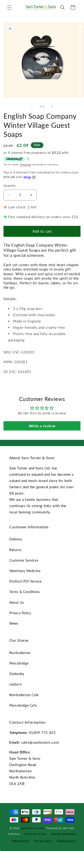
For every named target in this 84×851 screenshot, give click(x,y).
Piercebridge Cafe (23, 705)
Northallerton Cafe (24, 695)
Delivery (15, 539)
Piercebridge (18, 663)
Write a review (42, 426)
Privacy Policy (20, 613)
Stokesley (16, 674)
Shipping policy (67, 840)
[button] (9, 7)
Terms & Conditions (24, 592)
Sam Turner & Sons (33, 828)
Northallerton (20, 653)
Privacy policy (43, 840)
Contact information (63, 833)
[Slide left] (32, 106)
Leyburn (15, 684)
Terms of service (35, 833)
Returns (15, 550)
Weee (13, 623)
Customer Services (23, 560)
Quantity (10, 185)
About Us (16, 602)
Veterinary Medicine (24, 571)
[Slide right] (52, 106)
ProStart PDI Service (25, 581)
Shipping (25, 164)
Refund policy (21, 840)
